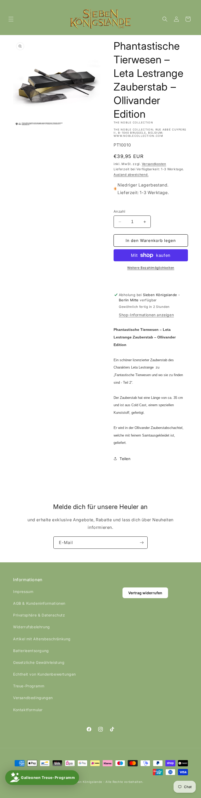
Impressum (23, 591)
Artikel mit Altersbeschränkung (42, 639)
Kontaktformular (28, 710)
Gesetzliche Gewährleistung (39, 662)
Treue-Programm (28, 686)
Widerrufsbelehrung (31, 627)
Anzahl (119, 211)
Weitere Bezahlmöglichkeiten (150, 268)
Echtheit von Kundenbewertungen (44, 674)
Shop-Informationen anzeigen (146, 315)
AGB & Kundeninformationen (39, 603)
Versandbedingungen (33, 697)
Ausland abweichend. (131, 175)
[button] (11, 19)
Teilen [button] (125, 458)
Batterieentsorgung (31, 650)
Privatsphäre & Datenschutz (39, 615)
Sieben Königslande (86, 782)
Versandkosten (154, 164)
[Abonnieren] (141, 542)
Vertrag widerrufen (145, 593)
